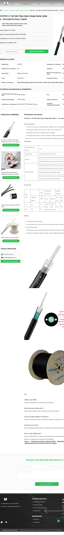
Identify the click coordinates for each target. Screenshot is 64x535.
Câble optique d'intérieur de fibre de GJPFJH (43, 441)
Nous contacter (11, 51)
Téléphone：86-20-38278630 (10, 503)
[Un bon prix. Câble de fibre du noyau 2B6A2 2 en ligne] (11, 225)
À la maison (5, 10)
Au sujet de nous (44, 4)
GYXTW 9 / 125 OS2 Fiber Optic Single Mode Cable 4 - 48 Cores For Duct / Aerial (10, 141)
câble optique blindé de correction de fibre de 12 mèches (41, 443)
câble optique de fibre (22, 10)
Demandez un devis (36, 51)
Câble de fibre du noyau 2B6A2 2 (10, 237)
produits (12, 10)
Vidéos (34, 4)
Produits (26, 4)
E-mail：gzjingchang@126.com (11, 506)
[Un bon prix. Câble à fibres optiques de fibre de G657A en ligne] (11, 193)
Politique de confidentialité (10, 530)
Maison (17, 4)
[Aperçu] (6, 4)
